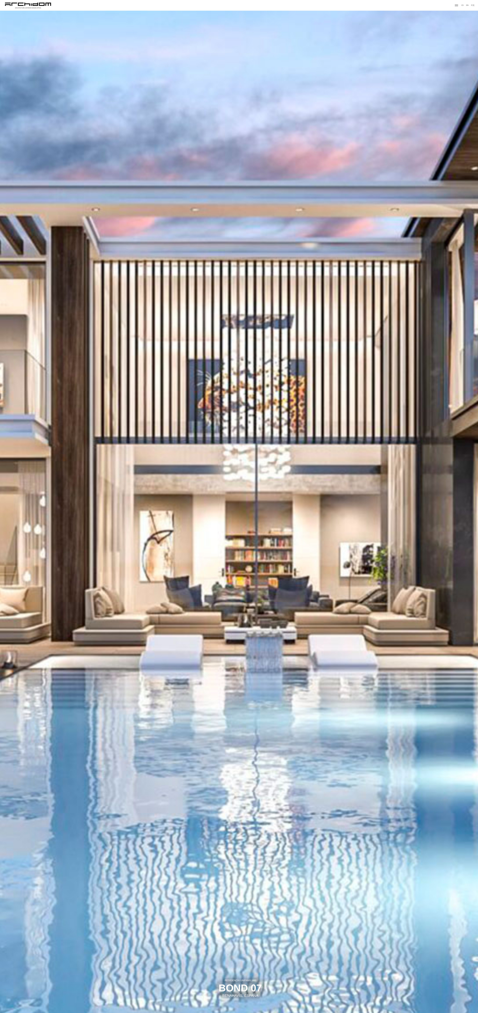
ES (463, 5)
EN (467, 5)
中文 (473, 5)
